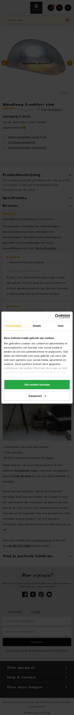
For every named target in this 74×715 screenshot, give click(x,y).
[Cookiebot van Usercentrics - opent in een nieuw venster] (55, 316)
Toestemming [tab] (13, 325)
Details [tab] (37, 325)
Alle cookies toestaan (37, 384)
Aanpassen (35, 395)
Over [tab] (61, 325)
